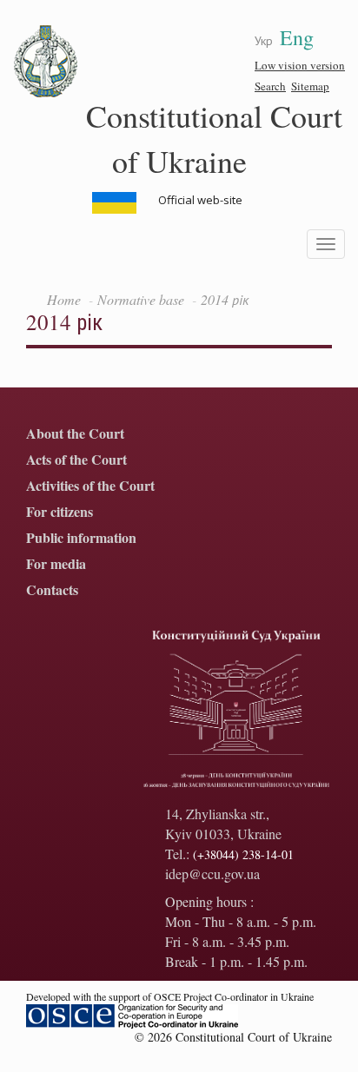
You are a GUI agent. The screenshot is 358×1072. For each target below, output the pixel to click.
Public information (81, 538)
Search (270, 86)
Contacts (52, 590)
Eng (297, 37)
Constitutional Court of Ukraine (214, 138)
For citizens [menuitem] (59, 512)
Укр (264, 40)
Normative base (140, 299)
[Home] (46, 61)
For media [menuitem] (56, 564)
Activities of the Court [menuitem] (90, 486)
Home (64, 299)
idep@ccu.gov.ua (212, 873)
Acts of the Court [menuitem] (76, 460)
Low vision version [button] (300, 65)
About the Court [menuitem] (75, 434)
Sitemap (310, 86)
